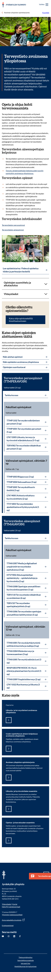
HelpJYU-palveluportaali (11, 907)
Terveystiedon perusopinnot (13, 225)
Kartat (14, 904)
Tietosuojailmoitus (25, 957)
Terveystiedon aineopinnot (13, 230)
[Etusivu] (14, 4)
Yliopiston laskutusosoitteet (12, 915)
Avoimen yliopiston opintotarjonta (17, 13)
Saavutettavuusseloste (25, 960)
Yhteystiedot (6, 904)
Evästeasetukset (8, 925)
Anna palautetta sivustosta (11, 920)
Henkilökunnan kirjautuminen (25, 966)
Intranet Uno (25, 963)
